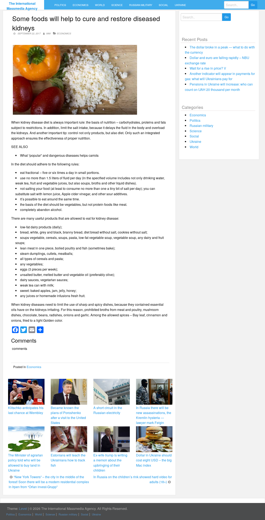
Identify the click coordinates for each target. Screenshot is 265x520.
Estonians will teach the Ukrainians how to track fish (68, 460)
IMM (48, 33)
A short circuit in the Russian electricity (107, 410)
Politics (60, 5)
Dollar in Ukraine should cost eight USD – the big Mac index (154, 460)
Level (23, 508)
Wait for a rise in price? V (208, 68)
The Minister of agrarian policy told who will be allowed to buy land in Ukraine (25, 463)
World (100, 5)
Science (117, 5)
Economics (80, 5)
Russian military (140, 5)
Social (163, 5)
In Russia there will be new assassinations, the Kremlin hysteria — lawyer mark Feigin (153, 415)
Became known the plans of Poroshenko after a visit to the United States (68, 415)
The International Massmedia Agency (22, 6)
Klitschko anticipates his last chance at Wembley (25, 410)
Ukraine (180, 5)
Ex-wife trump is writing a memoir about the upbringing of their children (110, 463)
